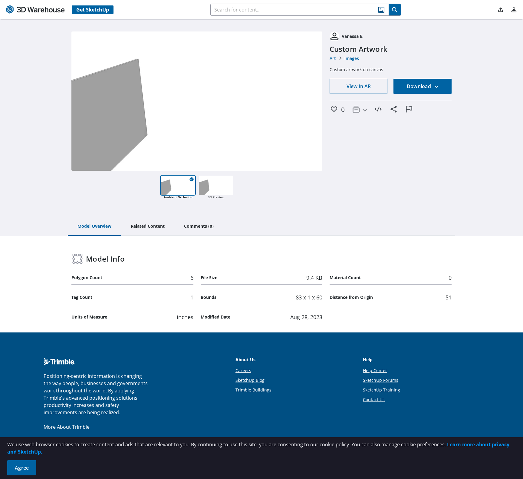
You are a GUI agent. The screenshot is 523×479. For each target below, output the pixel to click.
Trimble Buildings (253, 390)
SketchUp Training (381, 390)
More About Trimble (67, 427)
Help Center (375, 370)
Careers (243, 370)
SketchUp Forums (380, 380)
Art (333, 58)
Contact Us (374, 399)
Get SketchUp (92, 9)
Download (419, 86)
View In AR (359, 86)
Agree (22, 467)
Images (351, 58)
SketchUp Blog (250, 380)
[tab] (94, 226)
